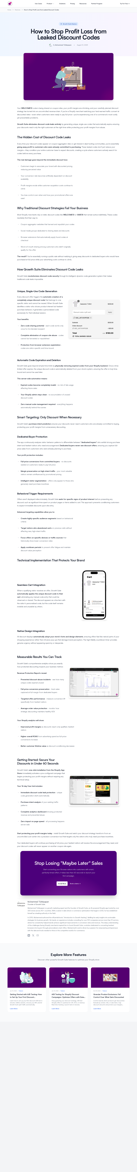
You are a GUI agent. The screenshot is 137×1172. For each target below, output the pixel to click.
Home (9, 10)
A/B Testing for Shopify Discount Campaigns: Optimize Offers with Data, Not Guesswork (68, 997)
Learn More (13, 1008)
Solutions (62, 3)
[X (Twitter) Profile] (33, 935)
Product (49, 3)
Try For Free (124, 3)
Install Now (62, 884)
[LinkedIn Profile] (29, 935)
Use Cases (38, 3)
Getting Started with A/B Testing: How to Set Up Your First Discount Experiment (26, 997)
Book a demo (75, 883)
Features (17, 10)
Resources (83, 3)
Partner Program (96, 3)
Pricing (72, 3)
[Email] (37, 935)
